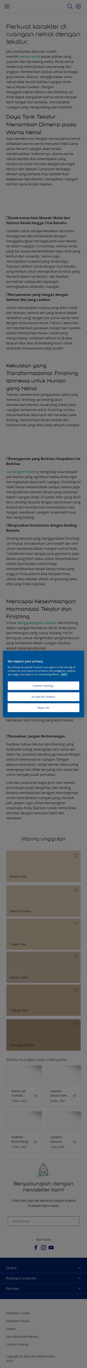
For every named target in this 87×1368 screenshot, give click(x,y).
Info (64, 674)
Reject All (44, 707)
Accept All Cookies (43, 696)
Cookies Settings (43, 685)
